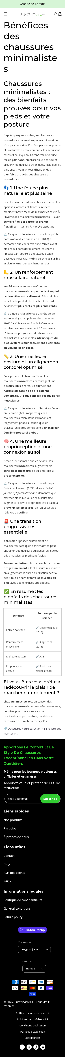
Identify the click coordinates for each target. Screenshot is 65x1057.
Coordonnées (32, 1037)
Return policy (13, 917)
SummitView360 (24, 1002)
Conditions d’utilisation (33, 1025)
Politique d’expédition (32, 1031)
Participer (11, 828)
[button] (6, 14)
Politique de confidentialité (23, 900)
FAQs (7, 881)
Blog (7, 864)
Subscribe (50, 799)
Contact (9, 856)
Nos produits (13, 820)
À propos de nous (16, 837)
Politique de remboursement (32, 1013)
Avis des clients (14, 873)
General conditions (17, 908)
